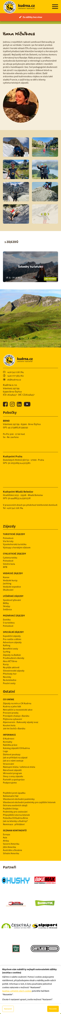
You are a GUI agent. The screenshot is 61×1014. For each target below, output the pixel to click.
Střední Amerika (11, 853)
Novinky (7, 677)
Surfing (6, 651)
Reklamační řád (10, 796)
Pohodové (8, 560)
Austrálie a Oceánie (12, 850)
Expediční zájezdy (12, 636)
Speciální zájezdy (13, 632)
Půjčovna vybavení (12, 719)
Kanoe (6, 577)
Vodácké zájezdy (13, 573)
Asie (5, 837)
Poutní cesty (9, 683)
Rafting (6, 645)
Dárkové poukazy (11, 754)
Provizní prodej (10, 713)
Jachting (7, 583)
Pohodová (8, 538)
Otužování (8, 590)
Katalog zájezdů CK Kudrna (16, 748)
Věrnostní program (12, 773)
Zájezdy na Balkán (12, 655)
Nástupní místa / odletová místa (19, 767)
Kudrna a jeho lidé (12, 706)
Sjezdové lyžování (12, 600)
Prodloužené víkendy (13, 658)
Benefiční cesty (10, 648)
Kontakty (7, 742)
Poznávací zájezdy (14, 615)
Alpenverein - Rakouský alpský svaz (20, 722)
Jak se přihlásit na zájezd (15, 757)
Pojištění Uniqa (10, 808)
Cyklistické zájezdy (14, 553)
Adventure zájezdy (12, 642)
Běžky (6, 603)
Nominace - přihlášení (14, 824)
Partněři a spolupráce (14, 779)
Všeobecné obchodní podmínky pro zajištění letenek (29, 802)
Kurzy (6, 664)
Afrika (6, 840)
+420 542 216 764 (15, 372)
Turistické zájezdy (14, 534)
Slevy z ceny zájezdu (13, 776)
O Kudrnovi (8, 738)
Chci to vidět (50, 279)
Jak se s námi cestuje (13, 760)
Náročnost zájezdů (12, 770)
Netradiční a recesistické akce (17, 709)
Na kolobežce (9, 680)
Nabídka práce (10, 745)
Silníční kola (9, 564)
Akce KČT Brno (10, 661)
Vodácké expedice (12, 586)
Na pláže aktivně (11, 667)
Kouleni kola (9, 725)
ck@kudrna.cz (14, 379)
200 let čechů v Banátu (14, 728)
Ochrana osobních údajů (15, 805)
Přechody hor (10, 673)
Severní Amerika (11, 844)
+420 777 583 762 (15, 376)
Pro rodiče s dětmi (12, 639)
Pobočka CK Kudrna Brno (15, 818)
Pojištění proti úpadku (14, 793)
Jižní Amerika (9, 847)
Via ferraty (8, 541)
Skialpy (6, 606)
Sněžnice (7, 609)
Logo (5, 751)
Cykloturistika (10, 557)
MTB (5, 567)
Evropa (6, 834)
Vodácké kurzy (10, 580)
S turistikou (9, 622)
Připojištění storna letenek (16, 815)
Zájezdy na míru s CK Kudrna (17, 703)
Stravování (8, 764)
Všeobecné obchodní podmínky (19, 799)
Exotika (7, 619)
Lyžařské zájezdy (13, 596)
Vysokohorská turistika (14, 544)
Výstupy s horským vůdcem (16, 547)
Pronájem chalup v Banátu (16, 716)
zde (36, 952)
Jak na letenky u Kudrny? (15, 821)
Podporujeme (10, 782)
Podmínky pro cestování (15, 811)
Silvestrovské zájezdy (13, 670)
